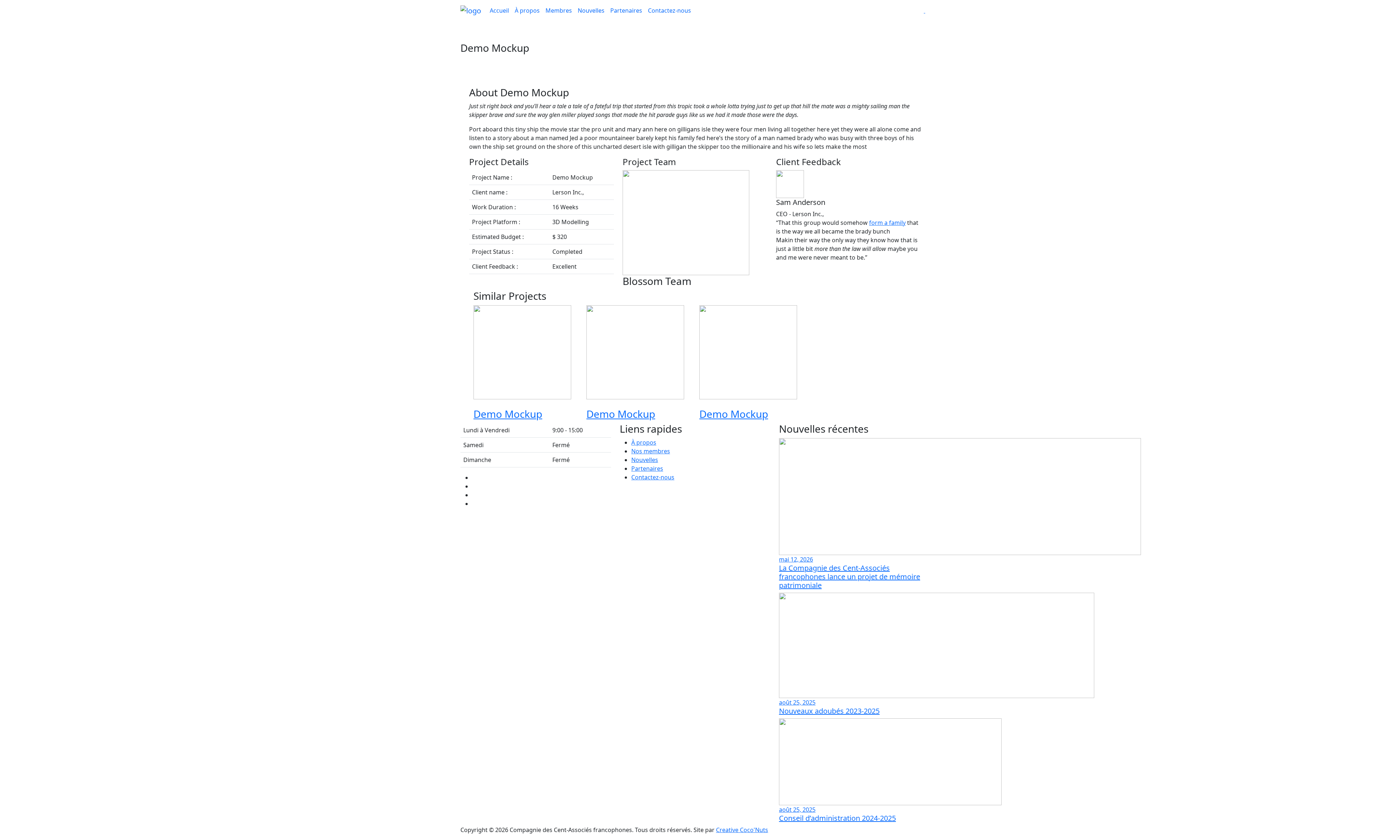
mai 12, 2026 (796, 559)
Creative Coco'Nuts (742, 830)
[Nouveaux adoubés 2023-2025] (936, 645)
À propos (527, 10)
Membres (559, 10)
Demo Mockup (507, 414)
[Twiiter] (474, 495)
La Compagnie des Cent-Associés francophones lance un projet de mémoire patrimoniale (849, 576)
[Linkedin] (474, 486)
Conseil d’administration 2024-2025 (837, 818)
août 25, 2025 (797, 702)
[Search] (924, 10)
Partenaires (626, 10)
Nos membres (650, 451)
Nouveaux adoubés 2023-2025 (829, 711)
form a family (887, 223)
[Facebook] (474, 478)
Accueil (499, 10)
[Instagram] (474, 504)
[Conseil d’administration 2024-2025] (890, 761)
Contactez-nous (669, 10)
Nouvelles (591, 10)
